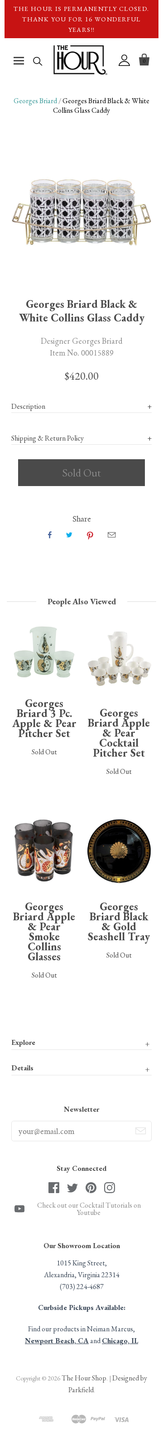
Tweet (69, 535)
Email (111, 535)
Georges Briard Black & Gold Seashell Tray (119, 921)
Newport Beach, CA (57, 1340)
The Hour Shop (84, 1378)
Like (50, 535)
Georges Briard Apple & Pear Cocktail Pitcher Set (119, 733)
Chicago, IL (120, 1340)
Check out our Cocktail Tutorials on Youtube (89, 1209)
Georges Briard (35, 100)
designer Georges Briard (82, 340)
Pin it (90, 535)
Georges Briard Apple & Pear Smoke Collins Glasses (44, 931)
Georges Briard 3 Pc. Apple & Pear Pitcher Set (44, 718)
